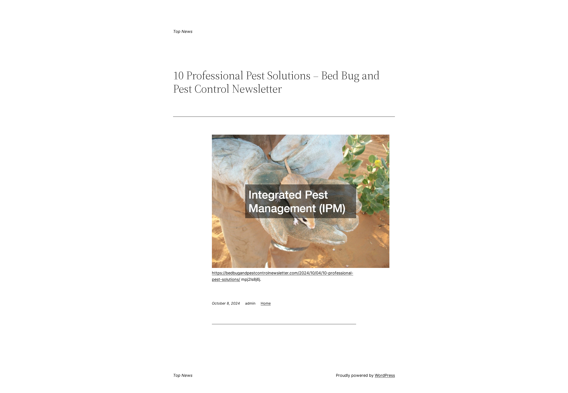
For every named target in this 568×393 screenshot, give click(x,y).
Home (266, 303)
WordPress (385, 375)
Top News (182, 31)
